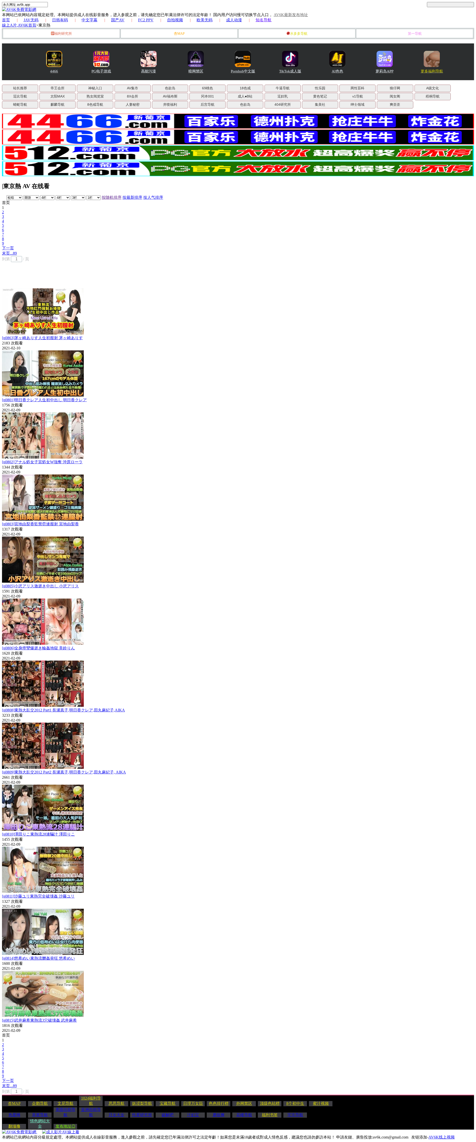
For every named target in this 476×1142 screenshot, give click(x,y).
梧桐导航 (433, 96)
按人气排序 (153, 197)
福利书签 (270, 1115)
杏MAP (179, 33)
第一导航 (415, 33)
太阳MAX (57, 96)
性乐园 (320, 88)
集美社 (320, 104)
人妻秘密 (133, 104)
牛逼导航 (283, 88)
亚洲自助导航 (91, 1112)
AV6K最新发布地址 (291, 15)
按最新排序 (132, 197)
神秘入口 (95, 88)
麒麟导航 (57, 104)
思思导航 (116, 1103)
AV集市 (132, 88)
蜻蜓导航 (20, 104)
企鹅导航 (40, 1103)
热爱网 (14, 1115)
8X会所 (132, 96)
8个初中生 (295, 1103)
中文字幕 (89, 20)
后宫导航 (207, 104)
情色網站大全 (40, 1123)
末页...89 (9, 253)
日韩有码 (60, 20)
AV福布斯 (170, 96)
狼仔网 (395, 88)
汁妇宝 (193, 1115)
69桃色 (207, 88)
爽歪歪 (395, 104)
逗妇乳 (282, 96)
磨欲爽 (219, 1115)
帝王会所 (57, 88)
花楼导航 (244, 1115)
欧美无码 (204, 20)
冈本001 (207, 96)
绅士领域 (357, 104)
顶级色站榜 (270, 1103)
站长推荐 (20, 88)
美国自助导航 (65, 1112)
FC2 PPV (145, 20)
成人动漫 (234, 20)
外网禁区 (244, 1103)
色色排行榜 (219, 1103)
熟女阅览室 (95, 96)
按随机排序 (111, 197)
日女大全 (116, 1115)
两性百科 (357, 88)
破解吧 (168, 1115)
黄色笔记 (320, 96)
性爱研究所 (142, 1115)
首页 (6, 20)
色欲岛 (170, 88)
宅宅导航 (295, 1115)
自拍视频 (175, 20)
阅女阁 (395, 96)
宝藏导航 (168, 1103)
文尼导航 (65, 1103)
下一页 (8, 248)
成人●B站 (245, 96)
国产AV (117, 20)
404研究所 (282, 104)
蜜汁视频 (321, 1103)
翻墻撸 (14, 1126)
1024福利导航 (91, 1101)
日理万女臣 (193, 1103)
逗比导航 (20, 96)
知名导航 (263, 20)
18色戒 (245, 88)
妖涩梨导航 (142, 1103)
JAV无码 (31, 20)
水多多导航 (298, 33)
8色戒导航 (95, 104)
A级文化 (432, 88)
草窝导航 (40, 1115)
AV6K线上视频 (441, 1137)
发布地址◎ (65, 1126)
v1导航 (357, 96)
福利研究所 (63, 33)
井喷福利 (170, 104)
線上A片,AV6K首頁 (19, 25)
